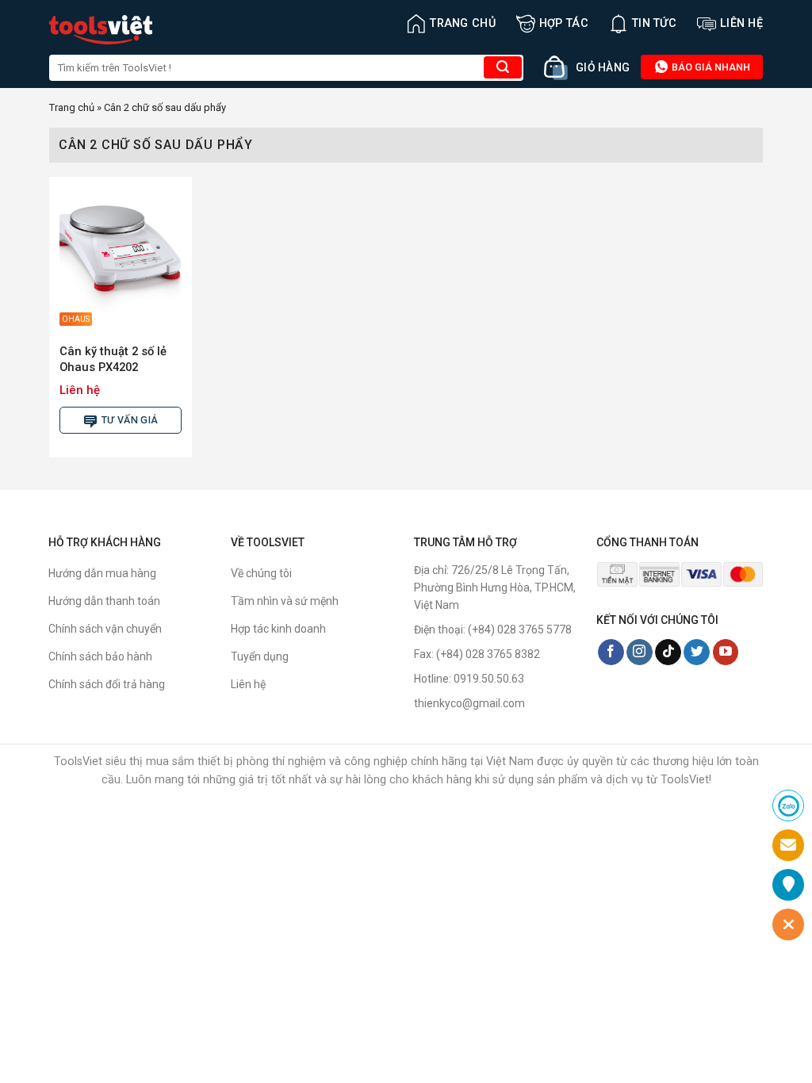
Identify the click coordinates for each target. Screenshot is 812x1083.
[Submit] (503, 67)
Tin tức (654, 23)
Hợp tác (563, 23)
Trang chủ (463, 23)
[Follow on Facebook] (611, 652)
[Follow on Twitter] (697, 652)
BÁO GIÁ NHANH (709, 67)
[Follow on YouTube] (726, 652)
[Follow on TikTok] (668, 652)
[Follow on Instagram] (639, 652)
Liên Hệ (741, 23)
